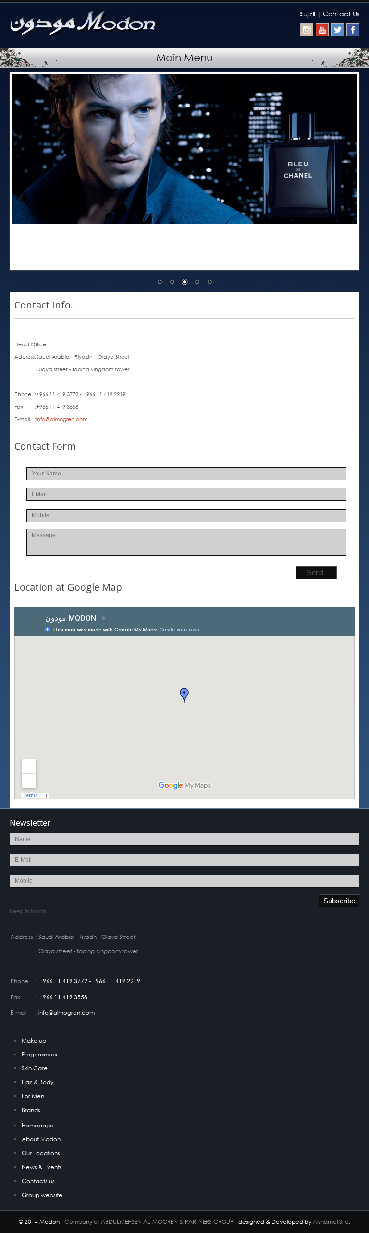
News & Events (42, 1167)
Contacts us (38, 1181)
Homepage (38, 1125)
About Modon (41, 1139)
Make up (34, 1040)
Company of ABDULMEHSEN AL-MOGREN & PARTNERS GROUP (149, 1222)
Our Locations (41, 1153)
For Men (33, 1096)
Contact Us (341, 13)
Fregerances (39, 1054)
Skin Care (35, 1068)
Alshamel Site (331, 1222)
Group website (42, 1195)
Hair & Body (37, 1082)
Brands (31, 1110)
